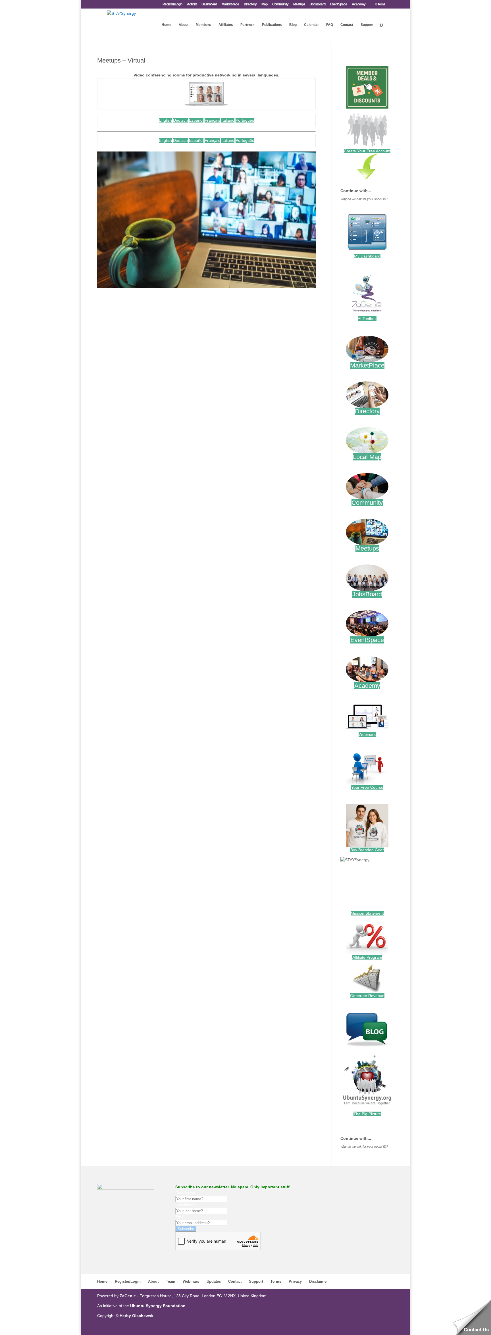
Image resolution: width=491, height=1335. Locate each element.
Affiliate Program (367, 957)
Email (180, 1216)
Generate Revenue (367, 995)
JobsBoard (317, 4)
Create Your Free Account (367, 151)
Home (166, 25)
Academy (358, 4)
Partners (247, 25)
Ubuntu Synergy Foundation (158, 1305)
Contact (346, 25)
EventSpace (338, 4)
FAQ (329, 25)
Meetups (299, 4)
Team (170, 1281)
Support (367, 25)
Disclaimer (318, 1281)
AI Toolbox (367, 318)
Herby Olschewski (137, 1315)
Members (203, 25)
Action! (192, 4)
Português (245, 120)
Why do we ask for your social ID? (364, 199)
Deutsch (180, 120)
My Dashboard (367, 256)
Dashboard (209, 4)
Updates (214, 1281)
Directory (250, 4)
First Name (185, 1193)
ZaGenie (128, 1296)
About (183, 25)
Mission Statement (367, 913)
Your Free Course (367, 787)
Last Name (185, 1205)
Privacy (295, 1281)
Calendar (311, 25)
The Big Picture (367, 1114)
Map (264, 4)
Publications (272, 25)
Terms (276, 1281)
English (165, 120)
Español (196, 120)
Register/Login (172, 4)
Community (280, 4)
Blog (293, 25)
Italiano (227, 120)
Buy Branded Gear (367, 850)
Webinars (367, 734)
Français (212, 120)
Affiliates (226, 25)
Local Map (367, 456)
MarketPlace (230, 4)
